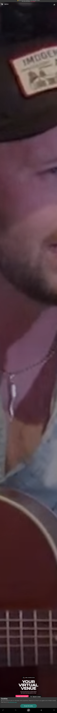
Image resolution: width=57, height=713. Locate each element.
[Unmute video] (54, 4)
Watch (6, 4)
